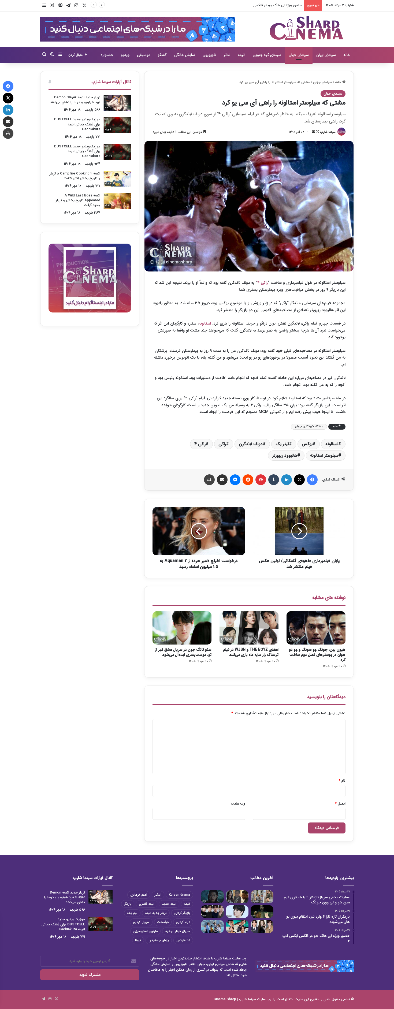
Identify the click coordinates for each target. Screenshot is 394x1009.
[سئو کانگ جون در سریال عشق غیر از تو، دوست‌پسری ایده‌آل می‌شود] (182, 628)
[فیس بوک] (312, 479)
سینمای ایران (326, 55)
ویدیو (125, 55)
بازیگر (127, 903)
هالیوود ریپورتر (284, 455)
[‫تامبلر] (273, 479)
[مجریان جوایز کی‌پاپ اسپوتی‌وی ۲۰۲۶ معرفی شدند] (262, 926)
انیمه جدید (169, 903)
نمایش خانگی (184, 55)
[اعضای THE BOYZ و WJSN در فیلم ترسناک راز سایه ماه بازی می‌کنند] (249, 628)
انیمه (241, 55)
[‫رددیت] (248, 479)
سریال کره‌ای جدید (177, 931)
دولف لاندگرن (251, 444)
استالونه (205, 323)
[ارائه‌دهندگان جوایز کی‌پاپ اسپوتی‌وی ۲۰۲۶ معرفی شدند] (212, 911)
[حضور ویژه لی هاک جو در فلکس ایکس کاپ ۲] (212, 896)
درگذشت (163, 922)
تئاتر (227, 55)
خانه (346, 55)
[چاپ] (209, 479)
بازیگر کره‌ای (182, 912)
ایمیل (340, 803)
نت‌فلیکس (183, 940)
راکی (222, 444)
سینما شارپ (328, 132)
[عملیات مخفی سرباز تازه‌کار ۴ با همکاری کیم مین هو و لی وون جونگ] (262, 896)
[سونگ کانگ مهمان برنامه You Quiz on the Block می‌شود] (237, 911)
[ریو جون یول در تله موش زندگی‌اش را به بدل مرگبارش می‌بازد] (262, 911)
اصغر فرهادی (138, 894)
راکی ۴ (262, 283)
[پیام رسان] (235, 479)
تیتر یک (282, 444)
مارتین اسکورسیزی (145, 931)
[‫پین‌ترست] (260, 479)
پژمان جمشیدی (158, 940)
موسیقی (143, 55)
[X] (299, 479)
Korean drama (179, 894)
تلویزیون (209, 55)
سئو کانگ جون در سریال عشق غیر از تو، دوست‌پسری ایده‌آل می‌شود (183, 652)
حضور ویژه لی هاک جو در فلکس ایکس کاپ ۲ (268, 5)
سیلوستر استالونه (324, 455)
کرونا (138, 940)
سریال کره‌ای (141, 922)
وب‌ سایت (238, 803)
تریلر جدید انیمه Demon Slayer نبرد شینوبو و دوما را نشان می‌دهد (75, 100)
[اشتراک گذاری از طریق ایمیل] (222, 479)
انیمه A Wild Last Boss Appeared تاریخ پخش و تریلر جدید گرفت (78, 200)
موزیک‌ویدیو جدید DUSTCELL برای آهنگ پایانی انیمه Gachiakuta (77, 124)
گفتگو (162, 55)
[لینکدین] (286, 479)
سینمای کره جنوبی (267, 55)
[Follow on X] (317, 132)
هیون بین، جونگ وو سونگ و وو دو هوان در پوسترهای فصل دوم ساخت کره (317, 655)
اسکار (158, 894)
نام (342, 781)
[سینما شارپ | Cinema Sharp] (306, 27)
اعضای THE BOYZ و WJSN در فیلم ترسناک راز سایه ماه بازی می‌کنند (250, 652)
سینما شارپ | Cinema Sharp (235, 999)
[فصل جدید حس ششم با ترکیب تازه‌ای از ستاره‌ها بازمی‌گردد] (237, 926)
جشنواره (107, 55)
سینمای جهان (299, 55)
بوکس (307, 444)
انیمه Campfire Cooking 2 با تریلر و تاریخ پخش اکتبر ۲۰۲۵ (75, 176)
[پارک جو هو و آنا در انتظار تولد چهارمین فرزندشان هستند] (212, 926)
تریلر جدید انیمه (156, 912)
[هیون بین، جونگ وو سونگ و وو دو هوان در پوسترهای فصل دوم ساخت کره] (316, 628)
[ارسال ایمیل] (313, 132)
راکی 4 (200, 444)
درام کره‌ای (183, 922)
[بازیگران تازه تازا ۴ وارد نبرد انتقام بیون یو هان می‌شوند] (237, 896)
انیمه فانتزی (146, 903)
